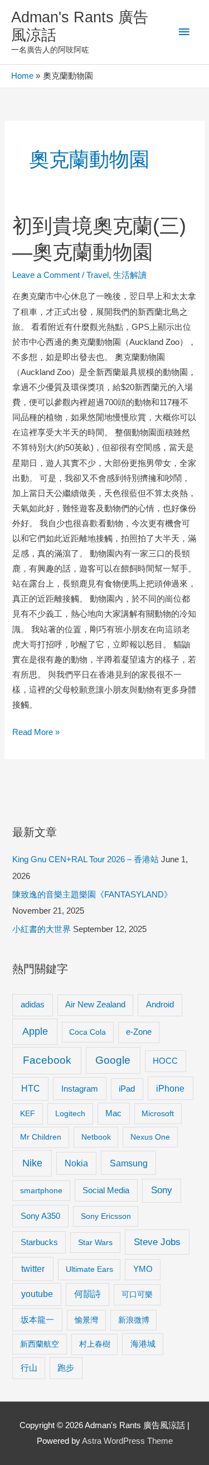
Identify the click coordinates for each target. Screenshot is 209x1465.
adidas (33, 1004)
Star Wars (95, 1242)
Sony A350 (40, 1216)
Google (112, 1060)
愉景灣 (86, 1319)
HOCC (165, 1060)
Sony (161, 1190)
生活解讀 (130, 275)
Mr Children (40, 1136)
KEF (27, 1113)
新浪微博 (133, 1319)
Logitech (70, 1113)
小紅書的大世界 (41, 929)
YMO (143, 1269)
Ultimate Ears (89, 1269)
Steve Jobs (157, 1242)
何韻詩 (87, 1294)
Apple (35, 1031)
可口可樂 (137, 1294)
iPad (127, 1088)
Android (160, 1004)
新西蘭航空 (39, 1343)
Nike (32, 1163)
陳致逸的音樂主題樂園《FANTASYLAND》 (92, 894)
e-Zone (139, 1031)
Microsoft (158, 1113)
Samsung (129, 1163)
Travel (97, 275)
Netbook (96, 1136)
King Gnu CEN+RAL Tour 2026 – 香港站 (85, 859)
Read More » (36, 733)
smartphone (41, 1190)
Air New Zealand (95, 1004)
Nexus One (150, 1136)
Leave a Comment (46, 275)
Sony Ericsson (106, 1216)
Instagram (79, 1088)
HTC (30, 1088)
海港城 (142, 1343)
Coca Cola (87, 1031)
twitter (33, 1269)
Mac (113, 1113)
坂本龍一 (37, 1319)
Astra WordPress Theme (127, 1441)
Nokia (76, 1163)
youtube (37, 1294)
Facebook (47, 1060)
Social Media (105, 1190)
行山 (29, 1367)
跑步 (65, 1367)
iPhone (170, 1088)
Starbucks (39, 1242)
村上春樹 (94, 1343)
